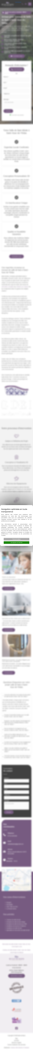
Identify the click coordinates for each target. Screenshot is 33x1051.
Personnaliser (16, 539)
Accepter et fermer (16, 542)
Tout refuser (18, 2)
